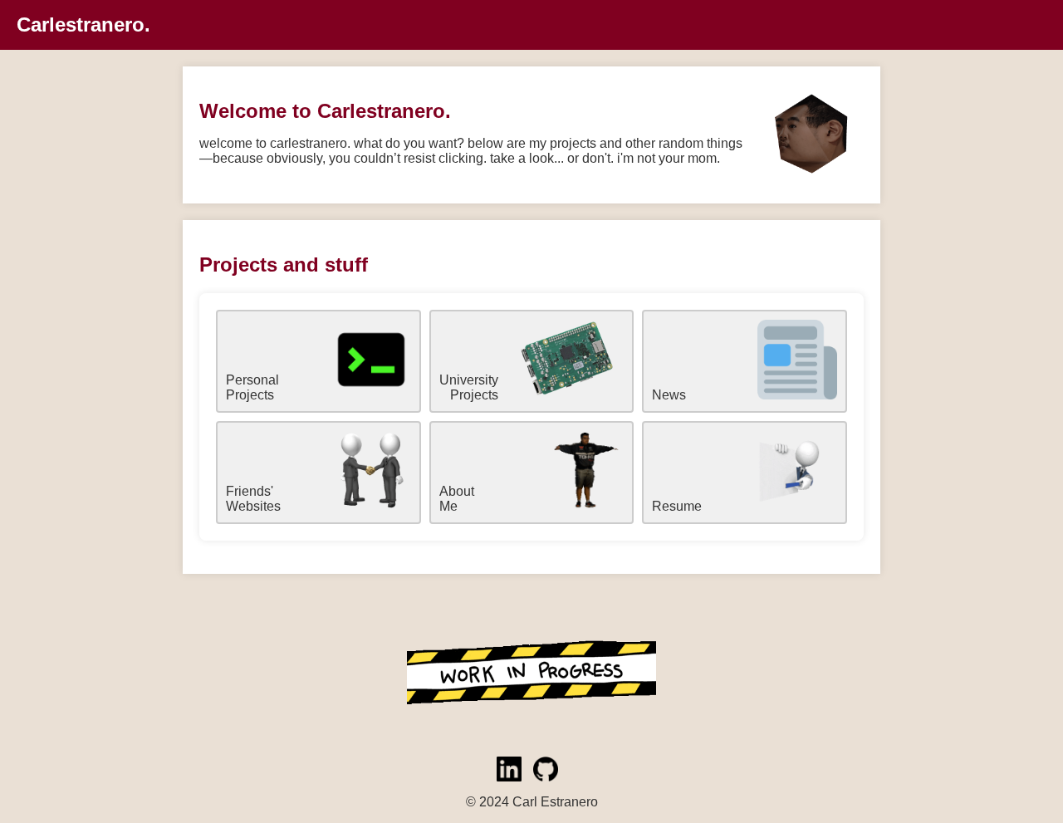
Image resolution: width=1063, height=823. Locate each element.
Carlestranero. (83, 24)
